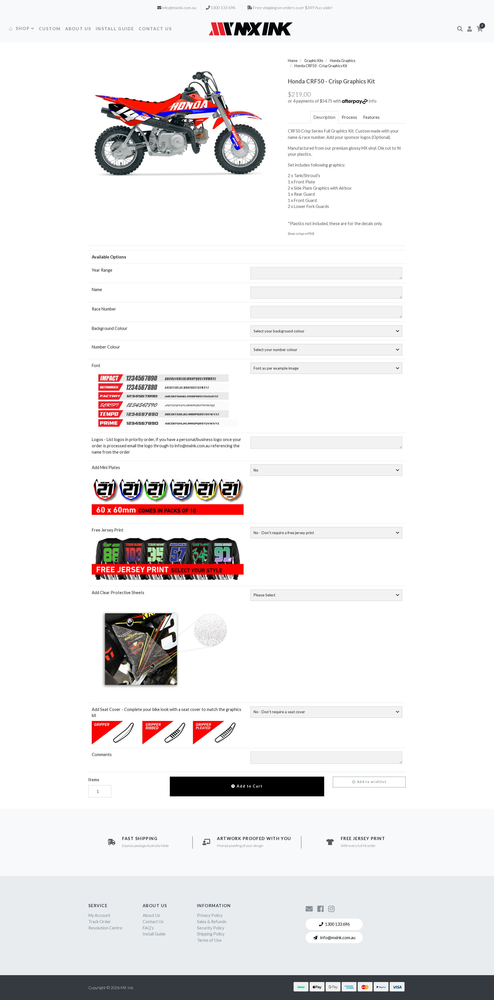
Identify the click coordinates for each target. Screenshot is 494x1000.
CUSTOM (50, 28)
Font (96, 365)
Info (372, 101)
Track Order (99, 921)
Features (371, 117)
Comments (102, 754)
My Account (99, 915)
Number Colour (106, 346)
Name (97, 289)
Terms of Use (209, 940)
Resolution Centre (105, 927)
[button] (460, 28)
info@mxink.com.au (337, 937)
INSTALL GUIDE (115, 28)
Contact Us (153, 921)
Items (93, 779)
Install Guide (154, 933)
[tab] (324, 117)
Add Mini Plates (106, 467)
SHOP (23, 28)
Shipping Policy (210, 933)
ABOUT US (78, 28)
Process (349, 117)
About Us (151, 915)
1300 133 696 (337, 924)
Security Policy (210, 927)
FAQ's (148, 927)
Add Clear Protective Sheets (118, 592)
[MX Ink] (251, 28)
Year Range (102, 270)
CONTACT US (155, 28)
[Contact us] (309, 908)
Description (324, 117)
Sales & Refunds (211, 921)
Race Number (104, 308)
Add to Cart (249, 786)
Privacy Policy (209, 915)
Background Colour (110, 328)
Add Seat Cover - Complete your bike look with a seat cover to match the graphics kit (166, 712)
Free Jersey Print (108, 530)
